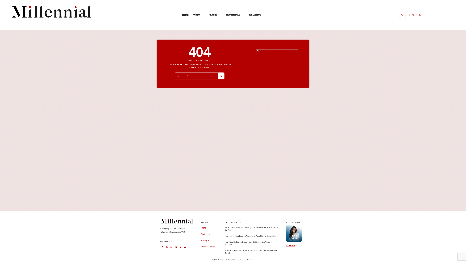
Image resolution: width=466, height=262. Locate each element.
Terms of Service (208, 247)
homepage (218, 64)
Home (203, 228)
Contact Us (205, 234)
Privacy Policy (207, 240)
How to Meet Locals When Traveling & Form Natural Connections (250, 236)
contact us (227, 64)
